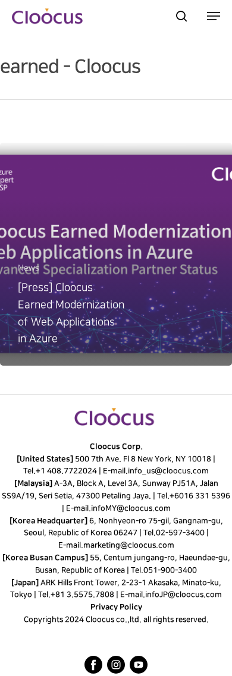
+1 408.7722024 (66, 471)
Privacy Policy (116, 607)
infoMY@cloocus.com (130, 508)
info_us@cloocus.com (168, 471)
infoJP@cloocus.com (183, 594)
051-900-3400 (170, 570)
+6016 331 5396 (200, 496)
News (28, 267)
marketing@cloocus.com (128, 545)
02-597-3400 (179, 533)
